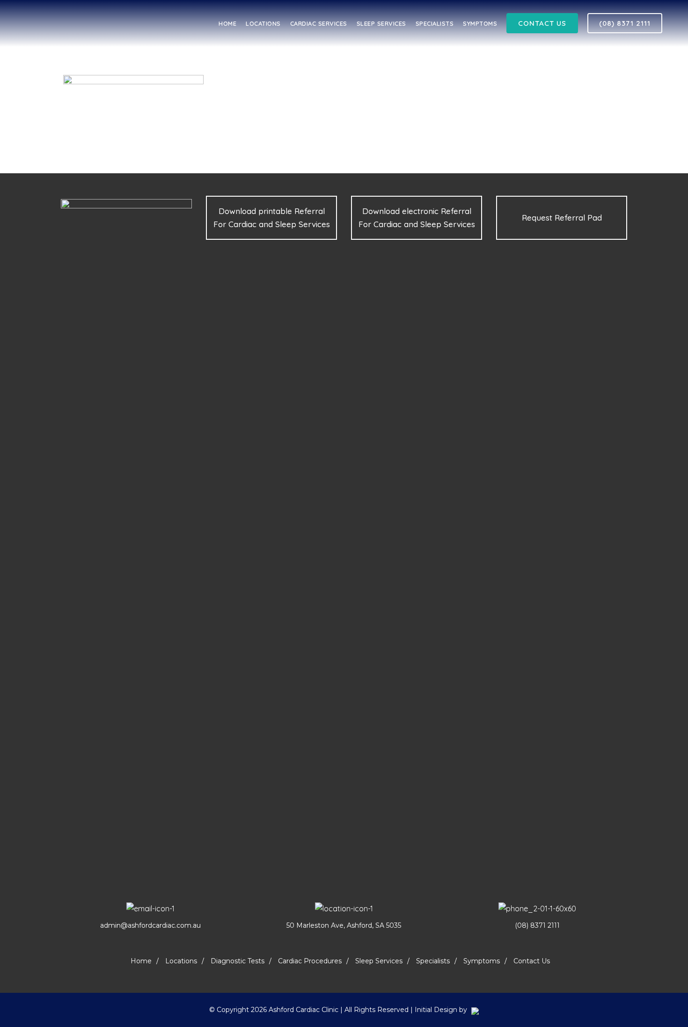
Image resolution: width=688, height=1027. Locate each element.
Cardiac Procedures (310, 961)
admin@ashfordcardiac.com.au (150, 925)
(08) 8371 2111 (625, 23)
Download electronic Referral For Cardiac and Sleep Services (417, 217)
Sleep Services (379, 961)
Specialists (433, 961)
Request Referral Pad (562, 217)
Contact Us (542, 23)
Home (141, 961)
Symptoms (481, 961)
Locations (181, 961)
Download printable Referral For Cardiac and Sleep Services (271, 217)
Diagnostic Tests (237, 961)
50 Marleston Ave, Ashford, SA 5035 (343, 925)
